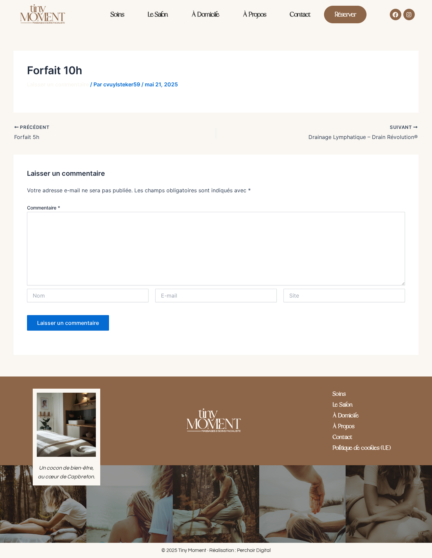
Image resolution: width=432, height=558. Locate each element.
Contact (300, 14)
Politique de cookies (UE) (361, 448)
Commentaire (43, 208)
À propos (254, 14)
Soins (117, 14)
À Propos (343, 426)
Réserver (345, 14)
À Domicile (205, 14)
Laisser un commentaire (58, 84)
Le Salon (157, 14)
